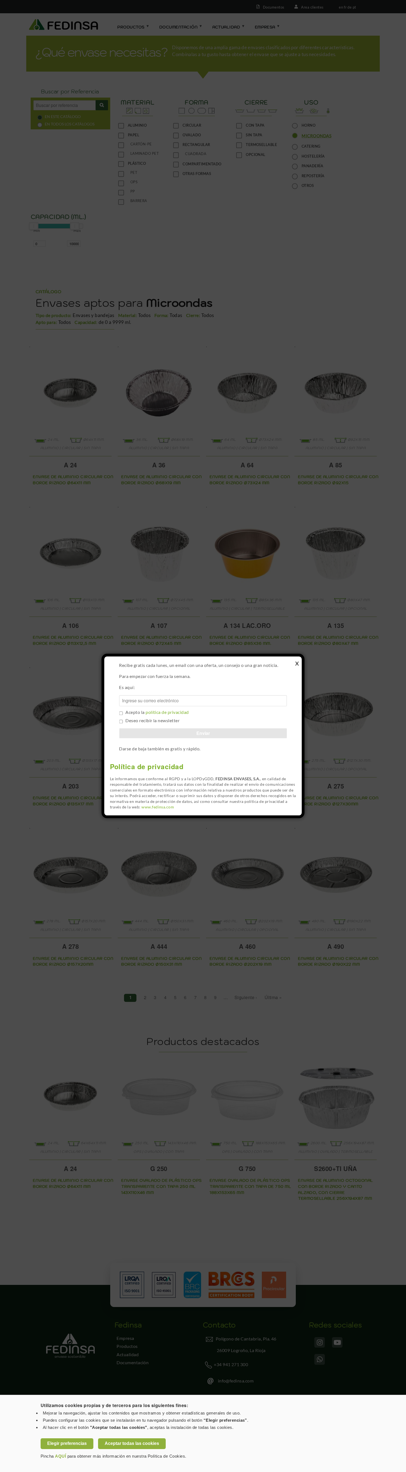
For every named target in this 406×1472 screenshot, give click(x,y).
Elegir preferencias (67, 1443)
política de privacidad (167, 712)
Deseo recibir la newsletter (152, 720)
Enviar (203, 733)
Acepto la (157, 712)
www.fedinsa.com (157, 807)
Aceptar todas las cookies (132, 1443)
